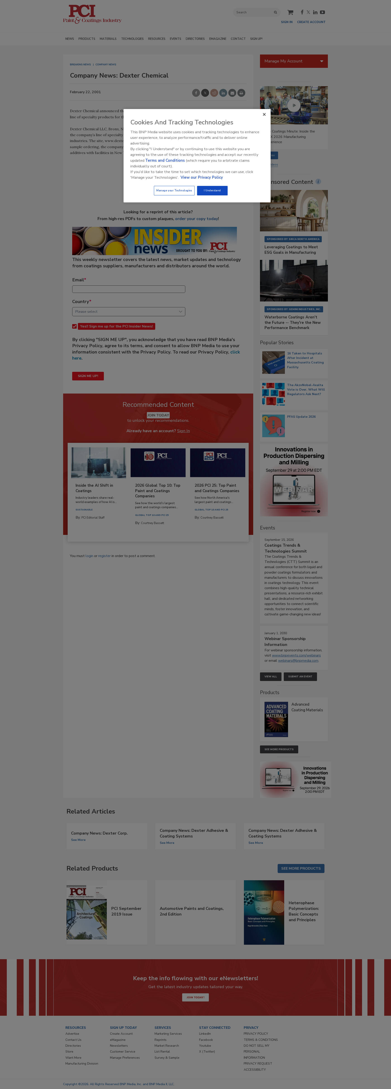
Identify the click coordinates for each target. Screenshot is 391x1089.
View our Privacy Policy (202, 177)
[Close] (264, 114)
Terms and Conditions (165, 160)
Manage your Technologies (174, 190)
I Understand (212, 190)
